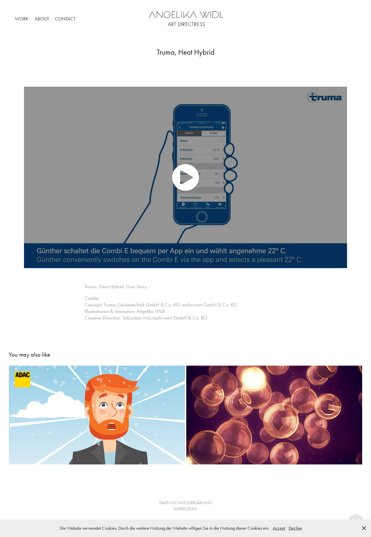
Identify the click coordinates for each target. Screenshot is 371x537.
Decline (295, 528)
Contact (65, 19)
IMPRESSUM (185, 509)
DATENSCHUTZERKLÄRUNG (185, 503)
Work (22, 19)
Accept (279, 528)
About (42, 19)
